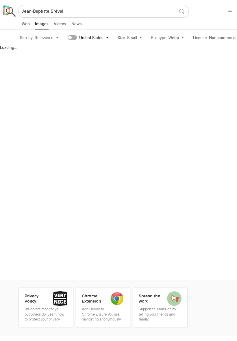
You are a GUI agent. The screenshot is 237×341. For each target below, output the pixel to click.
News (76, 23)
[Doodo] (9, 11)
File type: (165, 37)
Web (26, 23)
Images (42, 23)
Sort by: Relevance (36, 37)
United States (91, 37)
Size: (127, 37)
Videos (60, 23)
